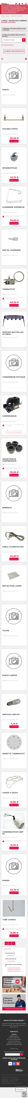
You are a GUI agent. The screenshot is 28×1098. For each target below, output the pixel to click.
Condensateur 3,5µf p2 (12, 833)
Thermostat (8, 289)
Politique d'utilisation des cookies (8, 1082)
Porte (5, 90)
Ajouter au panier (14, 141)
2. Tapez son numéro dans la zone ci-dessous (13, 35)
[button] (2, 59)
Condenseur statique (13, 377)
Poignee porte (10, 129)
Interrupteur (9, 168)
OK (21, 1054)
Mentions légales (4, 1080)
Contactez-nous (14, 1048)
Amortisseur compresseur (9, 460)
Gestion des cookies (18, 1083)
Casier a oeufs (10, 793)
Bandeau (7, 508)
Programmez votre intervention (14, 432)
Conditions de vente (15, 1079)
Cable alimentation (13, 547)
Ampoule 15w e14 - (11, 714)
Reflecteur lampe (12, 586)
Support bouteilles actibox (13, 333)
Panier (5, 881)
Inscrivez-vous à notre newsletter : (14, 1052)
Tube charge (9, 920)
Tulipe (5, 631)
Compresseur (9, 416)
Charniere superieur (13, 207)
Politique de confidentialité (6, 1083)
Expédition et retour (13, 1080)
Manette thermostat (13, 754)
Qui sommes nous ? (5, 1079)
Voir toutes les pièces (7, 45)
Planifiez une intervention (14, 51)
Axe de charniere (11, 250)
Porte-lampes (9, 675)
